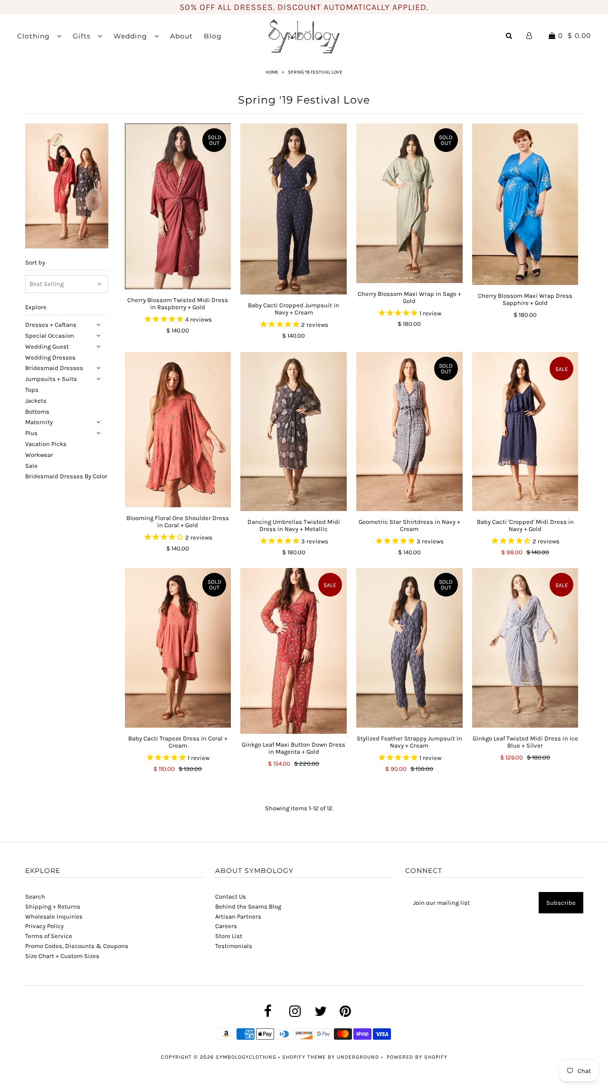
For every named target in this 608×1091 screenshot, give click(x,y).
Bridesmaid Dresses (54, 368)
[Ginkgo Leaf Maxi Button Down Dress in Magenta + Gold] (293, 651)
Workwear (39, 454)
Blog (213, 36)
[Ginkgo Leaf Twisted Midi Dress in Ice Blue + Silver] (525, 647)
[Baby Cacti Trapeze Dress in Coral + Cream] (178, 647)
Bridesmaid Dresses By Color (66, 476)
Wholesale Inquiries (54, 916)
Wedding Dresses (50, 357)
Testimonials (233, 945)
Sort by (35, 262)
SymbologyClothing (247, 1057)
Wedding (132, 36)
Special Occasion (49, 335)
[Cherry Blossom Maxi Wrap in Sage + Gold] (409, 203)
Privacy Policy (44, 926)
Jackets (36, 400)
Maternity (39, 422)
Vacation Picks (45, 443)
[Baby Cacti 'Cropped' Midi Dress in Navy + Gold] (525, 431)
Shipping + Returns (52, 906)
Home (272, 72)
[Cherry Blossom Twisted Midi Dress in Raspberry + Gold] (178, 206)
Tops (31, 389)
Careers (226, 926)
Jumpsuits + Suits (51, 379)
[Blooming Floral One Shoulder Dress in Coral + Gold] (178, 429)
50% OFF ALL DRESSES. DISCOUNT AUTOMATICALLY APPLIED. (304, 7)
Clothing (34, 36)
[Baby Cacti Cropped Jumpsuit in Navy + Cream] (293, 208)
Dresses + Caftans (50, 325)
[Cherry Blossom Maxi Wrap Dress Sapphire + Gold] (525, 204)
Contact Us (230, 896)
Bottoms (37, 411)
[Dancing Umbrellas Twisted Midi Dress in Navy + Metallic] (293, 431)
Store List (228, 935)
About (181, 36)
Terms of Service (48, 935)
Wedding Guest (47, 346)
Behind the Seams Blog (248, 906)
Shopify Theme (304, 1057)
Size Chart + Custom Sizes (62, 955)
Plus (31, 433)
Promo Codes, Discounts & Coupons (76, 945)
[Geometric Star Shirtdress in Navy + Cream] (409, 431)
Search (35, 896)
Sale (31, 465)
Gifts (83, 36)
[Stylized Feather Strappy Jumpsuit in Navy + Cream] (409, 647)
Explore (36, 307)
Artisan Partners (238, 916)
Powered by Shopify (417, 1057)
